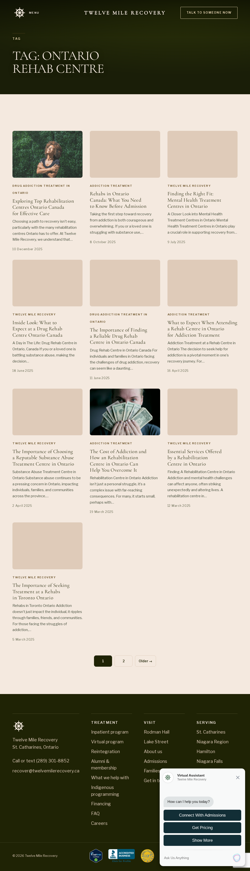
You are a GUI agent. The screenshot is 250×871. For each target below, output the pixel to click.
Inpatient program (109, 732)
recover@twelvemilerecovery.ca (45, 770)
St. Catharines (211, 732)
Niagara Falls (210, 761)
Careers (99, 823)
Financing (101, 803)
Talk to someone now (209, 12)
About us (153, 751)
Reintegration (105, 751)
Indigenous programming (105, 791)
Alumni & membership (103, 765)
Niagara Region (213, 741)
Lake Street (156, 741)
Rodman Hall (156, 732)
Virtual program (107, 741)
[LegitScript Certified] (96, 856)
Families (152, 770)
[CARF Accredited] (147, 856)
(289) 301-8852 (52, 760)
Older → (145, 661)
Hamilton (206, 751)
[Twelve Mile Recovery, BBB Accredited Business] (121, 856)
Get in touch (156, 780)
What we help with (110, 777)
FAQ (95, 813)
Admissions (155, 761)
